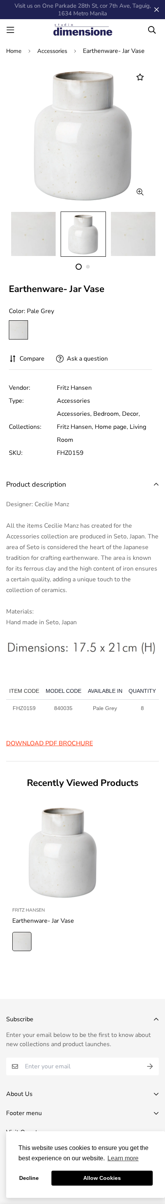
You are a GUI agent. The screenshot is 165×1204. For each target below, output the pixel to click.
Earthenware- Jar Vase (43, 921)
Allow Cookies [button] (102, 1178)
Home (13, 51)
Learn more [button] (123, 1158)
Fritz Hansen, (75, 427)
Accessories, (74, 414)
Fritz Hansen (74, 388)
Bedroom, (106, 414)
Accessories (52, 51)
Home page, (111, 427)
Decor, (131, 414)
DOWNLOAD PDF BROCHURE (49, 743)
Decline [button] (29, 1178)
